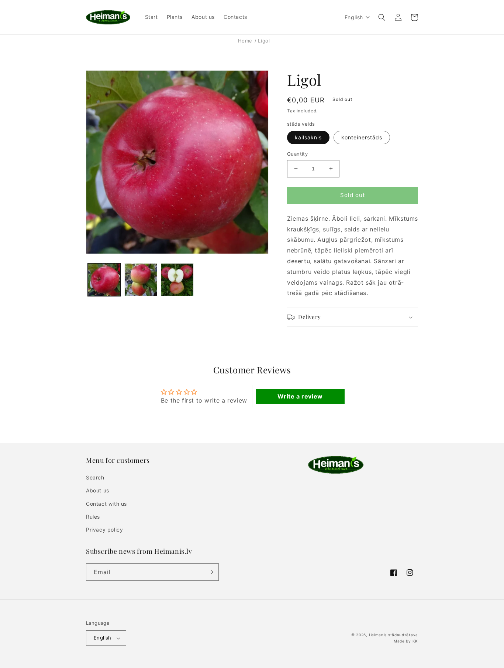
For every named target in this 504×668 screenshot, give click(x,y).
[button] (357, 17)
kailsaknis (308, 137)
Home (245, 41)
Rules (93, 516)
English (102, 638)
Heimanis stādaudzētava (393, 635)
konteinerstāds (361, 137)
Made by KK (406, 641)
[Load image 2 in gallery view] (140, 279)
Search (95, 477)
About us (97, 490)
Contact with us (106, 504)
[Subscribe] (210, 572)
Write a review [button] (299, 396)
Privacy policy (104, 529)
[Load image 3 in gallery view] (177, 279)
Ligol (264, 41)
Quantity (297, 154)
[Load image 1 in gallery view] (104, 279)
